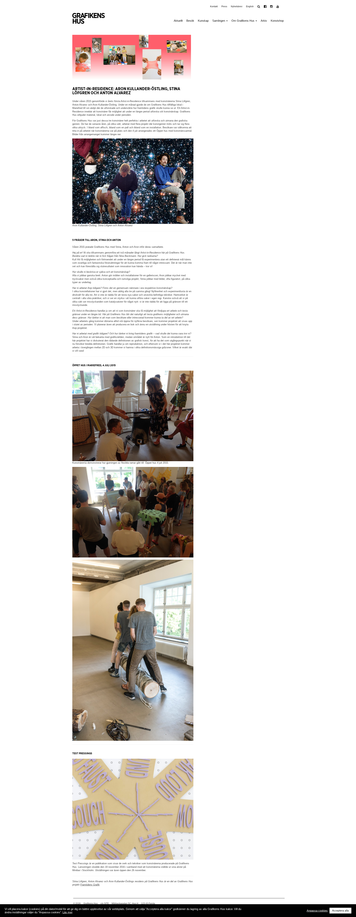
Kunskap (203, 20)
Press (224, 6)
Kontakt (214, 6)
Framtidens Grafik (90, 884)
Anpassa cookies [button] (317, 910)
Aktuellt (178, 20)
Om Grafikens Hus (243, 20)
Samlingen (219, 20)
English (250, 6)
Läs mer (67, 912)
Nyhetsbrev (236, 6)
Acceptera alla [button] (340, 910)
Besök (190, 20)
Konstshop (277, 20)
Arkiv (264, 20)
